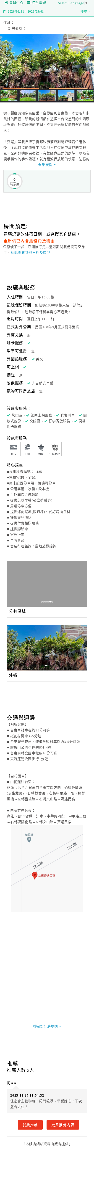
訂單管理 (38, 3)
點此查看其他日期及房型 (30, 252)
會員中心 (16, 3)
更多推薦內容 (62, 1125)
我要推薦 (30, 1125)
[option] (47, 584)
